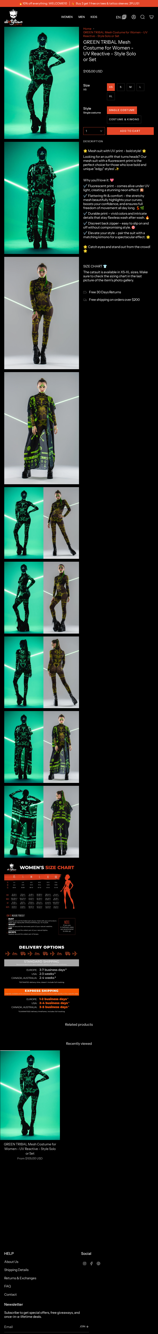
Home (87, 28)
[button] (67, 17)
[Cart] (151, 17)
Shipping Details (16, 1270)
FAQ (7, 1286)
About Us (11, 1262)
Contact (10, 1294)
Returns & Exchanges (20, 1278)
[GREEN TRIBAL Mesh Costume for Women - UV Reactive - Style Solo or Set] (30, 1095)
